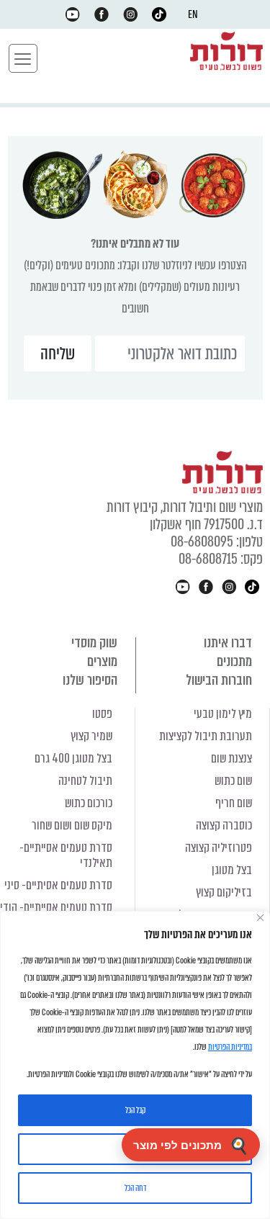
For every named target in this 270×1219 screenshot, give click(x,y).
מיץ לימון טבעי (223, 714)
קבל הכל (135, 1110)
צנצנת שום (231, 759)
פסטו (102, 714)
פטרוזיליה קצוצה (218, 848)
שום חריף (233, 803)
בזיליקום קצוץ (224, 892)
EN (193, 14)
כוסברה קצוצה (224, 826)
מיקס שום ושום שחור (72, 826)
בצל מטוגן (232, 870)
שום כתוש (233, 781)
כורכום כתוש (88, 803)
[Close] (260, 917)
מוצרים (102, 661)
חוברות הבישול (219, 680)
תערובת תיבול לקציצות (205, 736)
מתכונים (234, 661)
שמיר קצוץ (91, 736)
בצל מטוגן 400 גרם (73, 759)
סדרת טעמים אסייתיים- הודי (56, 908)
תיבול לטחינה (85, 781)
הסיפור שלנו (90, 680)
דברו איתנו (228, 642)
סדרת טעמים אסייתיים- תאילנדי (65, 855)
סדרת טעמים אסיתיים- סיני (58, 885)
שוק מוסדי (94, 642)
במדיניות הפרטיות (230, 1047)
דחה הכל (135, 1188)
